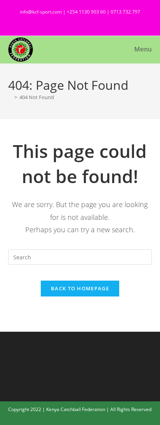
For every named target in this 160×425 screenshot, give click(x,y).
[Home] (10, 97)
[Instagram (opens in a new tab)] (90, 21)
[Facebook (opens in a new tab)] (76, 21)
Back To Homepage (80, 288)
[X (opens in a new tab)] (62, 21)
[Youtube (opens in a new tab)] (101, 21)
